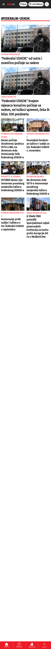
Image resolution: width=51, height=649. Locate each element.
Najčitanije (32, 647)
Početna (6, 647)
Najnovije (19, 647)
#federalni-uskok (15, 18)
